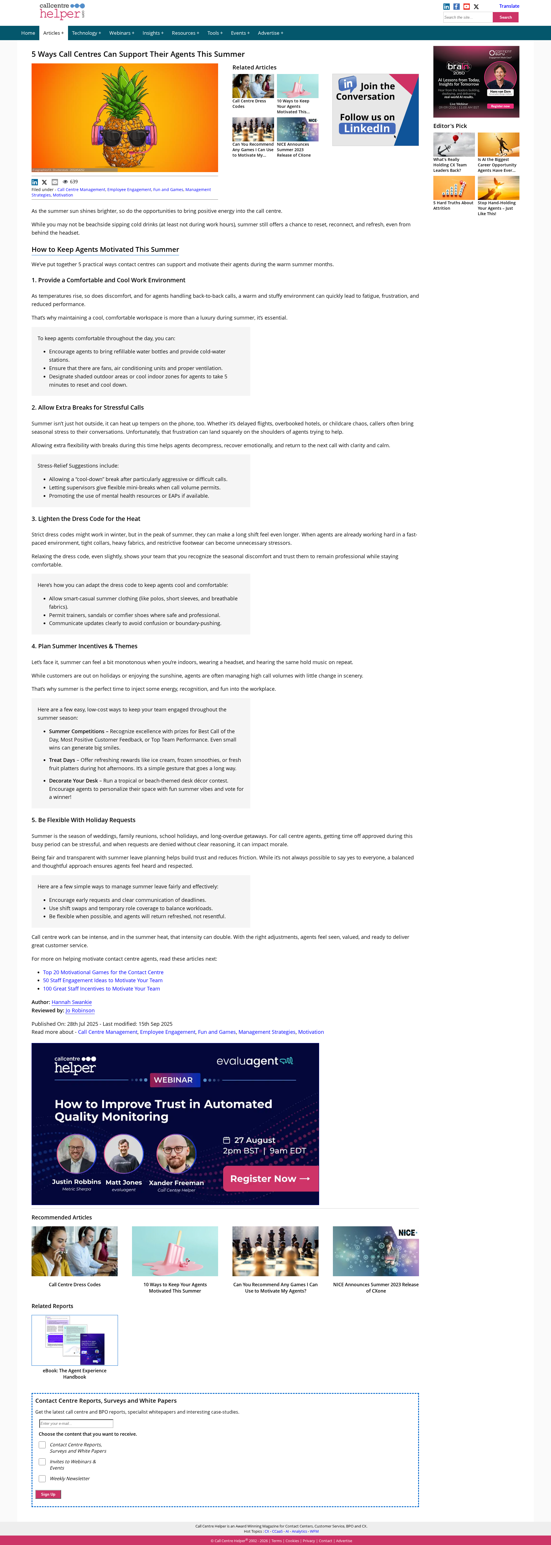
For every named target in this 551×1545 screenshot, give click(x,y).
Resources (183, 33)
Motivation (63, 195)
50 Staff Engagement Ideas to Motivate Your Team (103, 980)
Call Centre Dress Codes (75, 1284)
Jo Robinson (80, 1010)
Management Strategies (267, 1031)
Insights (151, 33)
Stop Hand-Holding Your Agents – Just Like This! (497, 208)
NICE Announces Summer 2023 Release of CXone (294, 149)
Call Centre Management (81, 189)
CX (267, 1531)
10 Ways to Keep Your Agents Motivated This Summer (293, 109)
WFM (314, 1531)
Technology (84, 33)
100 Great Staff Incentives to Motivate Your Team (101, 988)
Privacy (309, 1540)
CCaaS (277, 1531)
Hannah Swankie (72, 1002)
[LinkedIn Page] (446, 8)
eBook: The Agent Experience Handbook (74, 1373)
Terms (276, 1540)
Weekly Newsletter (70, 1478)
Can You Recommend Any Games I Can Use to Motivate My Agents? (253, 152)
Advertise (269, 33)
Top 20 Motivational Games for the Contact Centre (103, 972)
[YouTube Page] (466, 8)
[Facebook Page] (456, 8)
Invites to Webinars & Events (73, 1464)
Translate (509, 6)
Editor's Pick (450, 126)
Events (238, 33)
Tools (213, 33)
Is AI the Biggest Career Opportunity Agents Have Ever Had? (497, 167)
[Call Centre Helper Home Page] (62, 20)
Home (28, 33)
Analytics (299, 1531)
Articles (51, 33)
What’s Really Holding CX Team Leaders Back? (450, 165)
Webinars (120, 33)
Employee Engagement (129, 189)
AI (287, 1531)
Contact (325, 1540)
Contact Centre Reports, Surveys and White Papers (106, 1400)
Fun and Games (168, 189)
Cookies (292, 1540)
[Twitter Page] (477, 8)
